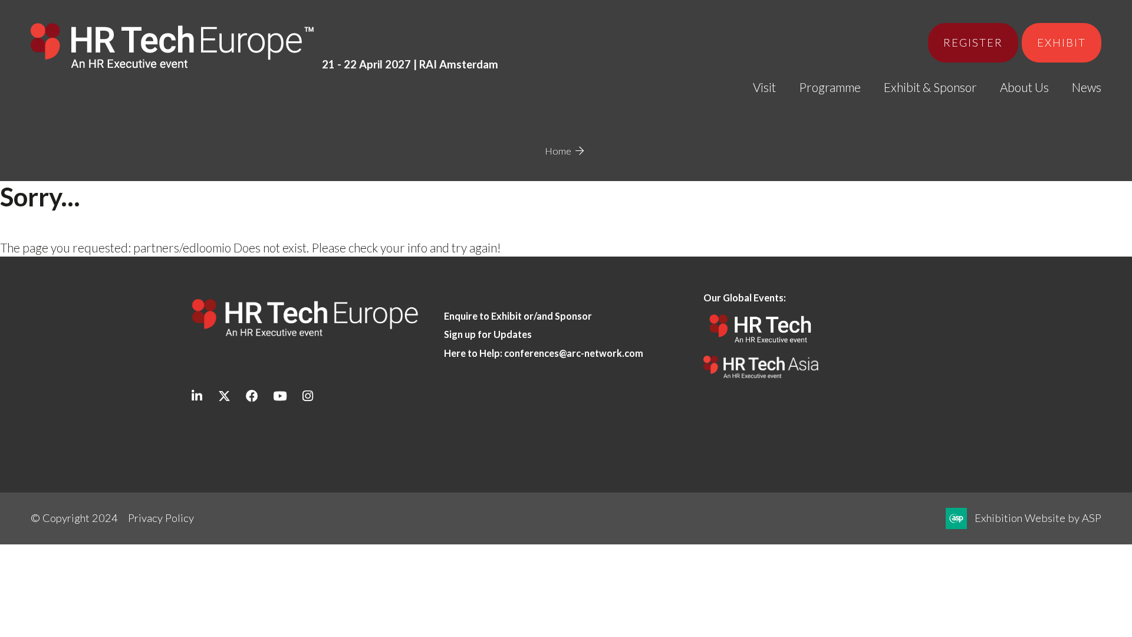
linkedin (196, 396)
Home (558, 150)
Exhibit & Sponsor (930, 87)
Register (973, 42)
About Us (1024, 87)
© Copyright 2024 (74, 517)
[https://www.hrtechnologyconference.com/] (760, 346)
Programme (830, 87)
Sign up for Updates (488, 334)
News (1086, 87)
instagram (307, 396)
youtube (279, 396)
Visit (764, 87)
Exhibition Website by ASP (1038, 517)
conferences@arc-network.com (573, 353)
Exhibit (1061, 42)
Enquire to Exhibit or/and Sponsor (519, 315)
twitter (224, 396)
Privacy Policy (161, 517)
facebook (252, 396)
